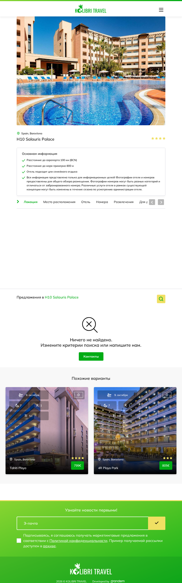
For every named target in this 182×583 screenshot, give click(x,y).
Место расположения (59, 202)
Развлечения (124, 202)
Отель (85, 202)
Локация (31, 202)
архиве (49, 546)
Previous (24, 71)
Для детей (147, 202)
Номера (102, 202)
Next (157, 71)
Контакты (91, 356)
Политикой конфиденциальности (78, 540)
